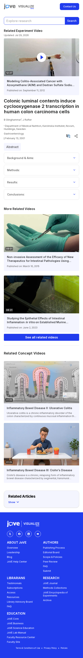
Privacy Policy (50, 648)
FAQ (45, 566)
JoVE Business (15, 623)
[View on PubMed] (68, 136)
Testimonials (14, 583)
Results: (12, 182)
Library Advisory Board (20, 601)
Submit (47, 570)
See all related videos (41, 337)
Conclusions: (16, 194)
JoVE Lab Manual (16, 632)
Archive (47, 600)
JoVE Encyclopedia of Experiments (55, 594)
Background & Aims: (20, 158)
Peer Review (50, 561)
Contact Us (69, 6)
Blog (9, 557)
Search (72, 20)
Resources (13, 597)
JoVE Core (13, 618)
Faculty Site (13, 641)
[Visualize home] (26, 6)
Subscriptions (15, 587)
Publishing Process (54, 547)
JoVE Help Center (17, 561)
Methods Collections (55, 587)
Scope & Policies (52, 557)
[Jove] (10, 6)
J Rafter (27, 119)
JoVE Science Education (20, 628)
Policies (64, 648)
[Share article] (76, 136)
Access (11, 592)
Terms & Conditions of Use (28, 648)
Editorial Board (51, 552)
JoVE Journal (50, 583)
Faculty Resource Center (21, 637)
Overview (12, 547)
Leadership (13, 552)
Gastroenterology (14, 133)
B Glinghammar (12, 119)
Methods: (13, 170)
